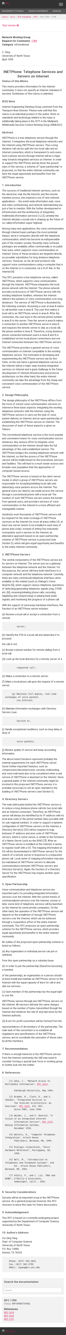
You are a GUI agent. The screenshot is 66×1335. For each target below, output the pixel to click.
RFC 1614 (42, 1084)
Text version (9, 25)
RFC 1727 (47, 1122)
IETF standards (24, 17)
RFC (36, 17)
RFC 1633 (24, 1106)
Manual (57, 11)
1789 (34, 40)
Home (5, 17)
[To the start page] (8, 1330)
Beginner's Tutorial (13, 11)
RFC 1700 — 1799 (48, 17)
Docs (12, 17)
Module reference (38, 11)
